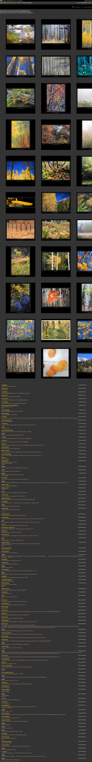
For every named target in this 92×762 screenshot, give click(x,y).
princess (4, 443)
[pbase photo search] (20, 1)
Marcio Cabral (5, 484)
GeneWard (4, 385)
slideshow (89, 2)
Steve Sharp (5, 655)
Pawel (3, 669)
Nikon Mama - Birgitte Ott (8, 527)
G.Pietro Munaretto (6, 420)
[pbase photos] (3, 1)
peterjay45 (4, 733)
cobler (3, 469)
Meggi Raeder (5, 460)
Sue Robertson (5, 603)
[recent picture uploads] (9, 1)
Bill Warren (4, 613)
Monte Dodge (5, 606)
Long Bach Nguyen (6, 579)
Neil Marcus (5, 395)
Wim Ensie (4, 531)
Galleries (19, 2)
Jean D (3, 524)
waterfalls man (5, 686)
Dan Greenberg (5, 713)
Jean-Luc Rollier (6, 689)
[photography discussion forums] (15, 1)
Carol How (4, 477)
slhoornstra (4, 423)
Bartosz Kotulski (6, 720)
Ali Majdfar (4, 559)
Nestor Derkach (5, 542)
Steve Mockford (6, 716)
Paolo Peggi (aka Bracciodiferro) (10, 405)
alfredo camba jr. (6, 514)
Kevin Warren (5, 398)
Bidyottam (4, 576)
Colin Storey (5, 494)
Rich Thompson (6, 658)
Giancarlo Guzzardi (6, 741)
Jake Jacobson (5, 569)
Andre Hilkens (5, 447)
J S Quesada (5, 402)
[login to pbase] (90, 1)
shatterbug (4, 682)
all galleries (13, 2)
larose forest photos (7, 665)
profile (8, 2)
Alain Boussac (5, 534)
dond (3, 595)
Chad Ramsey (5, 517)
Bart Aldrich (5, 388)
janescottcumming (6, 454)
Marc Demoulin (5, 736)
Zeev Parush (5, 562)
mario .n (4, 457)
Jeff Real (4, 437)
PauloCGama (5, 508)
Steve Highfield (5, 705)
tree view (78, 2)
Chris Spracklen (6, 410)
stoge (3, 491)
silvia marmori (5, 646)
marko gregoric (5, 551)
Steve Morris (5, 610)
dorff (3, 520)
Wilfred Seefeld (5, 450)
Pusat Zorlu (4, 701)
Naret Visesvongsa (6, 632)
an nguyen (4, 416)
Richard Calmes (6, 588)
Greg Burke (4, 391)
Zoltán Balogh (5, 620)
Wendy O (4, 662)
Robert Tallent (5, 413)
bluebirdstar (5, 639)
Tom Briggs (4, 501)
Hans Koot (4, 440)
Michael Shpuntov (6, 498)
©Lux (3, 537)
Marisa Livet (5, 623)
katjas (3, 427)
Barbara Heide (5, 488)
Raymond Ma (5, 636)
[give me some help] (86, 1)
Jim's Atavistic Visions (7, 430)
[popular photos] (53, 1)
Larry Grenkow (5, 744)
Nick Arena (4, 600)
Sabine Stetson (5, 583)
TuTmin (3, 698)
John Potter (5, 592)
